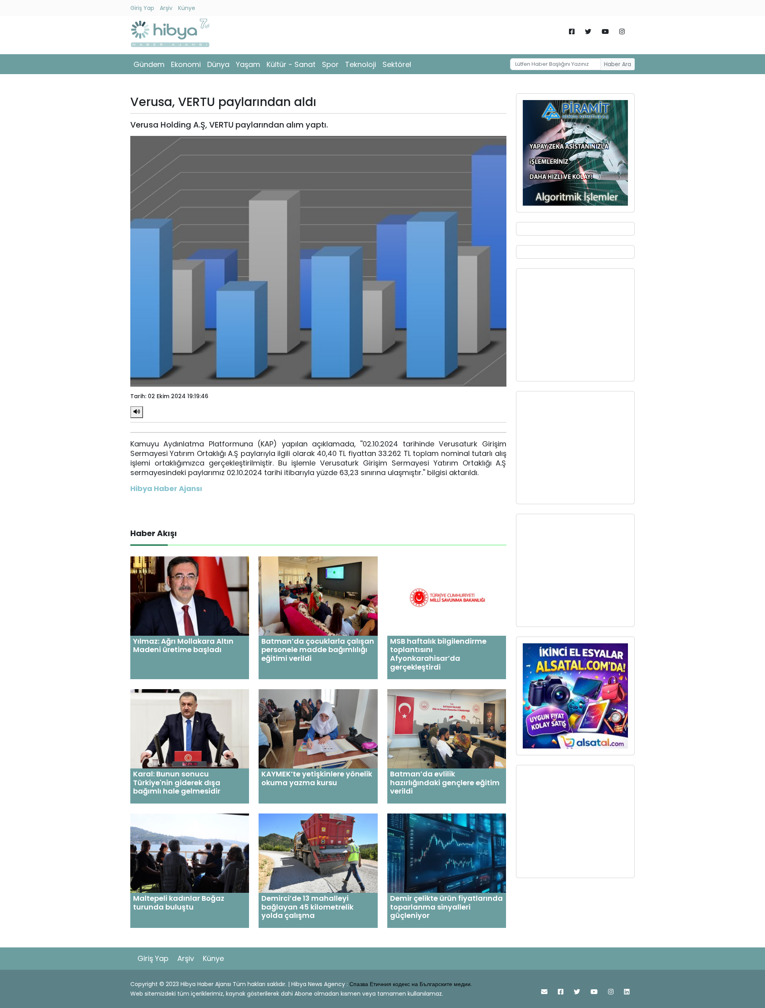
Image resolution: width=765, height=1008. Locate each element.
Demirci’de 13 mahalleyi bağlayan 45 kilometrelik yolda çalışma (307, 906)
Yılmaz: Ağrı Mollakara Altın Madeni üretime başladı (183, 645)
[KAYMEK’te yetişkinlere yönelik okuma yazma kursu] (318, 728)
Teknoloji (360, 64)
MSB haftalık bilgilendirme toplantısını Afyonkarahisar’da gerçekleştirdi (438, 654)
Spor (330, 64)
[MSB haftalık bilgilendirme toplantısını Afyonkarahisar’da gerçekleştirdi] (446, 595)
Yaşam (248, 64)
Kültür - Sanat (291, 64)
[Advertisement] (575, 325)
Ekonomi (186, 64)
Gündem (149, 64)
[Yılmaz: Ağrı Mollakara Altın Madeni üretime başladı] (189, 595)
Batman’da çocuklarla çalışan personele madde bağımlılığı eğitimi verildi (317, 649)
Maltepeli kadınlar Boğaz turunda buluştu (178, 902)
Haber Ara (617, 64)
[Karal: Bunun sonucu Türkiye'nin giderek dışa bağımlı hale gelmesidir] (189, 728)
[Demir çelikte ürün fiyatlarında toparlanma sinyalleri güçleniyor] (446, 852)
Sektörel (396, 64)
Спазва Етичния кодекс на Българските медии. (410, 984)
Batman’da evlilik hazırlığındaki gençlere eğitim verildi (445, 782)
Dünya (218, 64)
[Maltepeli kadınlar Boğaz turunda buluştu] (189, 852)
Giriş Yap (142, 8)
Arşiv (166, 8)
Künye (186, 8)
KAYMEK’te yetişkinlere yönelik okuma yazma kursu (316, 778)
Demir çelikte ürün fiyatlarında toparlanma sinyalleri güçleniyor (446, 906)
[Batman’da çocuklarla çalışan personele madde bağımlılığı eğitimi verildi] (318, 595)
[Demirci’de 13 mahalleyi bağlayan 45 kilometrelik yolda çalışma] (318, 852)
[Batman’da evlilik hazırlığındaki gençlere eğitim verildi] (446, 728)
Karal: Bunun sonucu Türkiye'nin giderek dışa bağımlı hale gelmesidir (176, 782)
